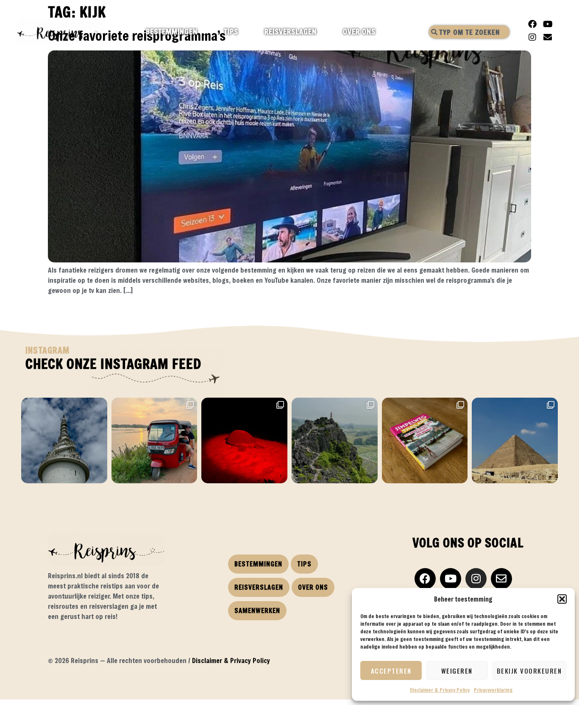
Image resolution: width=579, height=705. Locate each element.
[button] (562, 599)
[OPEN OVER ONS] (383, 31)
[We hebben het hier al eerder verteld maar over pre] (154, 441)
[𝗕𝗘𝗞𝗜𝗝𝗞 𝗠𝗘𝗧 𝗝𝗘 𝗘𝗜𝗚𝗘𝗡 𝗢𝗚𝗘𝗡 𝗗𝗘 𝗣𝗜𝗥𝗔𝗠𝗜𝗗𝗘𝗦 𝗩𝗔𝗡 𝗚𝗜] (515, 441)
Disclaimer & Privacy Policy (440, 689)
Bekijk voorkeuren (529, 670)
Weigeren (457, 670)
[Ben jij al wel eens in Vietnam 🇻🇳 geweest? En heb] (335, 441)
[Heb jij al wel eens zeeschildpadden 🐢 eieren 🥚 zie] (244, 441)
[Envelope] (547, 37)
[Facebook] (532, 24)
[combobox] (469, 32)
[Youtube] (547, 24)
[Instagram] (532, 37)
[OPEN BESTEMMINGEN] (205, 31)
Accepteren (391, 670)
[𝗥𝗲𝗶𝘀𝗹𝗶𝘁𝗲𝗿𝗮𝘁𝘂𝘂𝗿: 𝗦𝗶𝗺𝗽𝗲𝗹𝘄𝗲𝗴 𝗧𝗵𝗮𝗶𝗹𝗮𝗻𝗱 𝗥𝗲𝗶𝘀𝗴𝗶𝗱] (425, 441)
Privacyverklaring (493, 689)
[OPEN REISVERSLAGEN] (324, 31)
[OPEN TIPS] (245, 31)
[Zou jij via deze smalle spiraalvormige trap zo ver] (64, 441)
